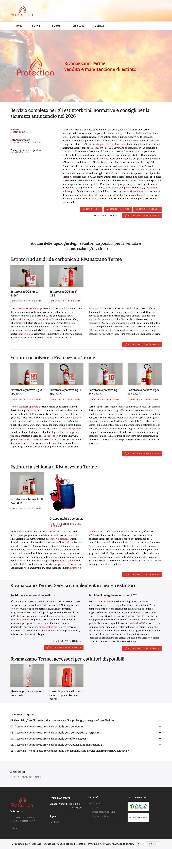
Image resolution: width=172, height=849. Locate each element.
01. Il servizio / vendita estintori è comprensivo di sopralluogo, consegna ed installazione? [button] (62, 720)
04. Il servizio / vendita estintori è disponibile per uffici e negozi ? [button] (49, 738)
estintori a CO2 (47, 319)
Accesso (14, 825)
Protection (145, 133)
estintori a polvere (98, 144)
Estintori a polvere (119, 209)
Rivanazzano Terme (31, 777)
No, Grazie (153, 844)
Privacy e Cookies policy (22, 821)
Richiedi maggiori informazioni (143, 215)
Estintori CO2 (93, 209)
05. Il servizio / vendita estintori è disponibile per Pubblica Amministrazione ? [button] (56, 744)
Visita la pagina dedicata (68, 641)
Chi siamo (79, 25)
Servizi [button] (36, 25)
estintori (15, 777)
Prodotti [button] (57, 25)
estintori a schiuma (122, 144)
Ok (139, 844)
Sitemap (14, 828)
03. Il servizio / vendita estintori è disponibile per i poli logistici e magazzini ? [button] (55, 732)
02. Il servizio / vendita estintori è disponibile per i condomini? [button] (47, 726)
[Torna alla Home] (21, 10)
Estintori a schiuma (149, 209)
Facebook (54, 822)
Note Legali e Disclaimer (22, 817)
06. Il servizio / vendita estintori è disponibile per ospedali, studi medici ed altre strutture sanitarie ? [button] (69, 750)
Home (18, 25)
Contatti (100, 25)
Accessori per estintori (106, 215)
